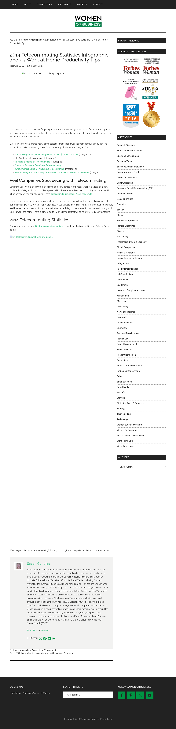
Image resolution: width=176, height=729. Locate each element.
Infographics (25, 650)
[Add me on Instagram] (54, 639)
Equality (120, 209)
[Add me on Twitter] (40, 639)
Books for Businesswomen (130, 150)
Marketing (122, 301)
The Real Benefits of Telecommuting (32, 161)
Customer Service (125, 193)
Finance (120, 231)
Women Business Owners (129, 424)
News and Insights (126, 312)
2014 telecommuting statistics (49, 226)
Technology (122, 419)
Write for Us (37, 693)
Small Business (124, 381)
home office (26, 653)
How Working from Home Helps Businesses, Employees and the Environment (52, 172)
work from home (66, 653)
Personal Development (128, 333)
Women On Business (127, 430)
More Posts (33, 630)
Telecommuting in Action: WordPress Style (71, 194)
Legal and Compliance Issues (131, 290)
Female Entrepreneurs (127, 220)
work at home (52, 653)
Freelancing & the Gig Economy (132, 242)
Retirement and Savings (128, 371)
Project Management (127, 344)
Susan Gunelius (39, 564)
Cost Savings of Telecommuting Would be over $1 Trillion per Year (47, 154)
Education (121, 204)
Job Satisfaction (125, 274)
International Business (127, 269)
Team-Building (124, 414)
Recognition (122, 360)
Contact (46, 693)
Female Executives (126, 226)
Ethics (120, 215)
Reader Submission (126, 355)
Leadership (122, 285)
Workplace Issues (125, 446)
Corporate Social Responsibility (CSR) (135, 188)
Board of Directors (126, 145)
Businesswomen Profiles (129, 172)
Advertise (27, 693)
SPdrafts (121, 392)
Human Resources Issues (129, 258)
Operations (122, 328)
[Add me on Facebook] (45, 639)
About (18, 693)
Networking (122, 306)
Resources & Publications (129, 365)
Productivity (122, 338)
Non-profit (122, 317)
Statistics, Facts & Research (130, 403)
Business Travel (124, 161)
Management (123, 295)
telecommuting (39, 653)
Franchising (122, 236)
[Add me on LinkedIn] (49, 639)
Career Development (127, 177)
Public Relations (125, 349)
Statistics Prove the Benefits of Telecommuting (38, 165)
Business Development (128, 156)
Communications (125, 183)
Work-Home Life (125, 441)
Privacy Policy (106, 719)
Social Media (123, 387)
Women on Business (88, 20)
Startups (121, 398)
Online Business (125, 322)
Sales (119, 376)
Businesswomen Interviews (130, 166)
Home (12, 693)
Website (44, 630)
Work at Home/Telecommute (44, 650)
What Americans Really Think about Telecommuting (39, 169)
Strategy (121, 408)
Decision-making (125, 199)
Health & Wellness (126, 252)
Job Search (122, 279)
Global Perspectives (127, 247)
